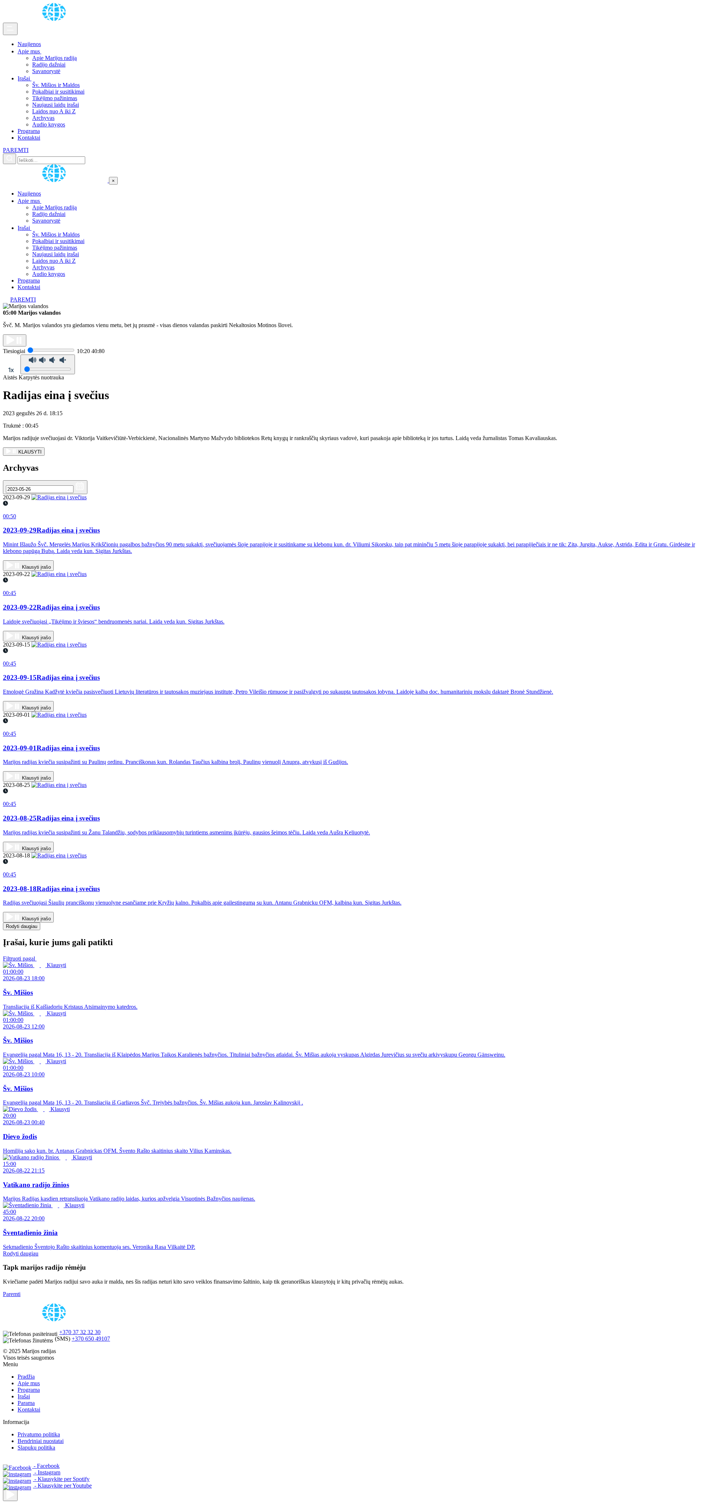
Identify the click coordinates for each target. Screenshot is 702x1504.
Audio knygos (48, 124)
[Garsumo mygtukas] (47, 364)
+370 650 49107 (91, 1339)
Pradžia (26, 1377)
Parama (26, 1403)
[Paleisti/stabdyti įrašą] (14, 340)
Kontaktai (29, 138)
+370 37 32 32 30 (80, 1332)
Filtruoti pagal (20, 958)
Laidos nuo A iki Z (54, 111)
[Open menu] (10, 29)
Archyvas (43, 118)
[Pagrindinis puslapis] (55, 19)
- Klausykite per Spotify (61, 1479)
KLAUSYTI (29, 452)
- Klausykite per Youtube (62, 1485)
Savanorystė (46, 71)
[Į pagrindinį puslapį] (56, 180)
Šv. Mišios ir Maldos (56, 85)
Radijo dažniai (48, 64)
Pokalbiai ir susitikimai (58, 91)
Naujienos (29, 44)
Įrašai (24, 78)
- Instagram (46, 1472)
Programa (29, 131)
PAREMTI (16, 150)
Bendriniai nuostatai (41, 1441)
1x (11, 370)
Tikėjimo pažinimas (54, 98)
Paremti (11, 1294)
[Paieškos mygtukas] (9, 159)
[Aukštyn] (10, 1495)
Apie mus (29, 51)
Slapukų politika (36, 1447)
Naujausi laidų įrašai (55, 105)
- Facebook (46, 1466)
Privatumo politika (39, 1434)
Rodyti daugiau (21, 926)
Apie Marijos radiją (54, 58)
